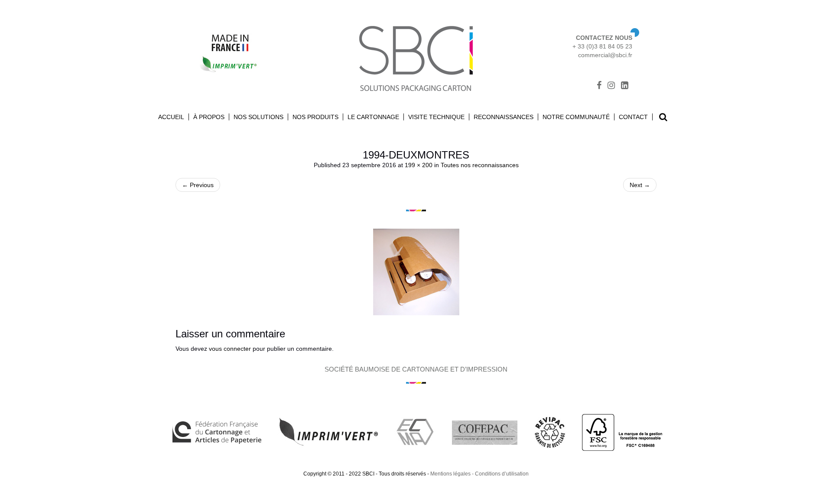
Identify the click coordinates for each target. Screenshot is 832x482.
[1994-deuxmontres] (416, 272)
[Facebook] (599, 86)
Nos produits (315, 116)
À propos (208, 116)
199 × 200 (418, 165)
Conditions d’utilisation (502, 474)
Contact (633, 116)
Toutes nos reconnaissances (480, 165)
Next (640, 184)
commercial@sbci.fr (605, 55)
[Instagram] (611, 86)
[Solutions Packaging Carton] (416, 57)
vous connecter (230, 348)
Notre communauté (576, 116)
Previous (198, 184)
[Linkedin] (624, 86)
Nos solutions (258, 116)
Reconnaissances (503, 116)
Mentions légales (450, 474)
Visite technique (436, 116)
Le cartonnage (373, 116)
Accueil (171, 116)
